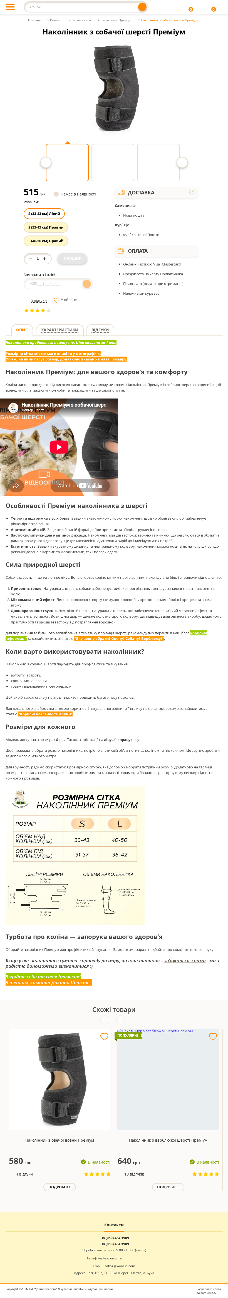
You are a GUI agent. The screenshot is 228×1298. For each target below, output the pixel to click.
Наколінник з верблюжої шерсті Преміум (168, 1140)
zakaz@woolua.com (120, 1266)
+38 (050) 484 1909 (114, 1238)
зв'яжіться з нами (185, 960)
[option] (114, 88)
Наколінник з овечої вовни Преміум (59, 1140)
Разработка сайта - (210, 1291)
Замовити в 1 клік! (39, 275)
